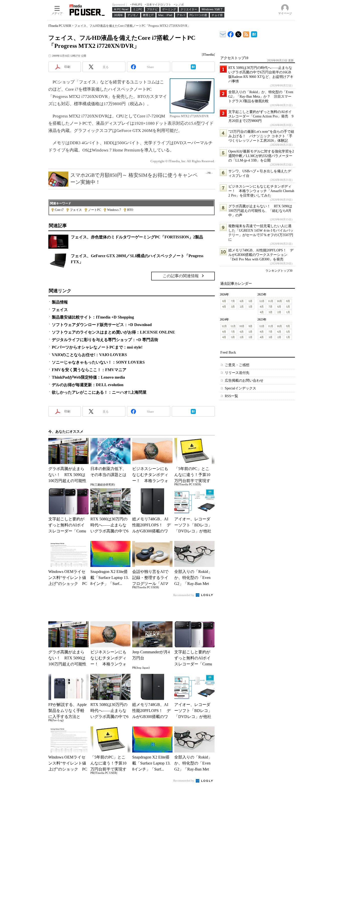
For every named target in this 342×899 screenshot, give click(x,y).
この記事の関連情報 (181, 276)
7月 (233, 301)
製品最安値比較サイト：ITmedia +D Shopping (93, 317)
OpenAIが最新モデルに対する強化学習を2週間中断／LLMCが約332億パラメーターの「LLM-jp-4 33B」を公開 (261, 155)
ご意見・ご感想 (237, 365)
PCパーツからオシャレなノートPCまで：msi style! (97, 347)
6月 (242, 301)
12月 (261, 301)
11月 (270, 301)
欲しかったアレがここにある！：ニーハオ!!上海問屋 (99, 392)
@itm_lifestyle (238, 33)
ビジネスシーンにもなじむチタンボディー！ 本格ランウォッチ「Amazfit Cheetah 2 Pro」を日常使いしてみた (261, 191)
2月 (242, 306)
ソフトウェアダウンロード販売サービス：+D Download (102, 325)
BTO (130, 210)
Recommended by (184, 594)
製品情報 (60, 302)
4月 (224, 306)
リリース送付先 (237, 373)
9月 (288, 301)
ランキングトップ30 (278, 270)
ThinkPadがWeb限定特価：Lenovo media (88, 377)
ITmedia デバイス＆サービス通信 (223, 33)
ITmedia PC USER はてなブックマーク (254, 33)
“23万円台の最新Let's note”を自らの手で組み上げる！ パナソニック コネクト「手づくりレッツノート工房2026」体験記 (261, 136)
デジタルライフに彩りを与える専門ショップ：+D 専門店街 (105, 340)
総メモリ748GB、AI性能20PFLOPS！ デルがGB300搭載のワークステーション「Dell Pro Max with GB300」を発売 (260, 254)
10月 (279, 301)
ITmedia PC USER (59, 26)
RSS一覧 (231, 396)
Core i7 (59, 210)
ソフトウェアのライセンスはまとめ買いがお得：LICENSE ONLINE (113, 332)
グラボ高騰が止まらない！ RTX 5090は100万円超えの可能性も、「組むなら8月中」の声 (260, 210)
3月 (233, 306)
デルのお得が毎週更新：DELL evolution (87, 385)
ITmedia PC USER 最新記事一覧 (246, 33)
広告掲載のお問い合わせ (244, 380)
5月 (250, 301)
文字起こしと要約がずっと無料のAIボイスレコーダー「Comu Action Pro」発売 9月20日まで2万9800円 (260, 116)
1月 (250, 306)
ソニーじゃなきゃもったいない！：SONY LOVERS (98, 362)
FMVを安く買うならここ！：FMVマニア (89, 370)
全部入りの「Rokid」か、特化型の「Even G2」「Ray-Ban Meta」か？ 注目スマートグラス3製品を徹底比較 (260, 96)
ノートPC (94, 210)
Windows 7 (114, 210)
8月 (224, 301)
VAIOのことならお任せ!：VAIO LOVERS (89, 355)
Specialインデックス (240, 388)
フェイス (76, 210)
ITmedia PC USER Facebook (231, 33)
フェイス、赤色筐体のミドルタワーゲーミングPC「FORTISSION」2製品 (137, 237)
